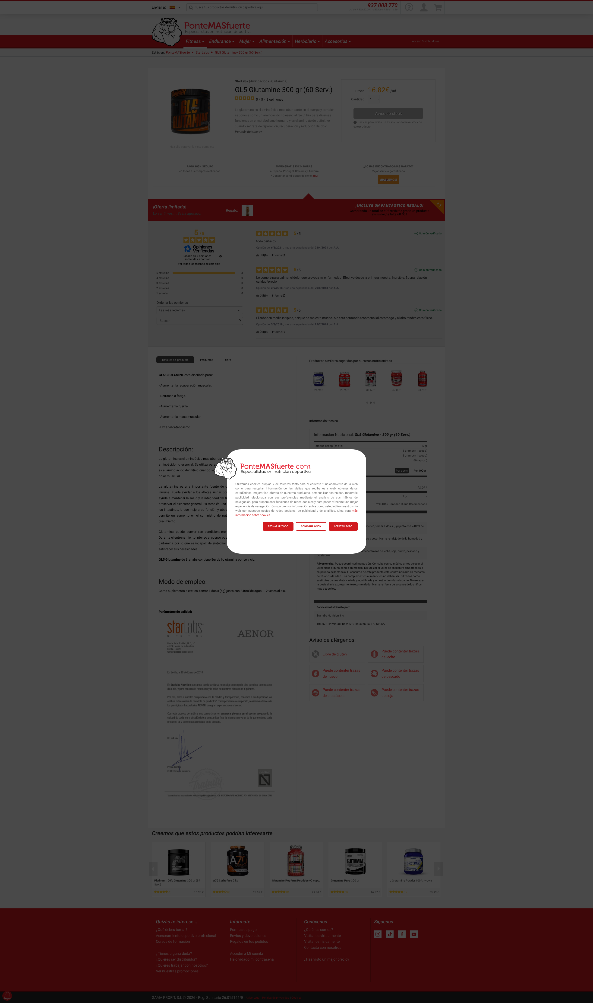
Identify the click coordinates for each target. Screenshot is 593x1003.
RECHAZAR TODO (278, 526)
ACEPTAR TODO (343, 526)
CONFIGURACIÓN (311, 526)
